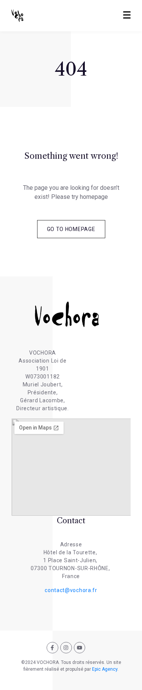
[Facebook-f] (52, 648)
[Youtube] (80, 648)
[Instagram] (66, 648)
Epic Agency (104, 669)
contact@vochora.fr (71, 590)
